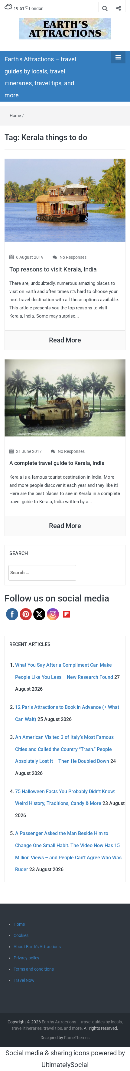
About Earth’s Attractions (37, 946)
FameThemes (76, 1037)
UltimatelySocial (65, 1065)
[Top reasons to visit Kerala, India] (65, 200)
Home (15, 115)
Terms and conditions (34, 969)
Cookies (21, 935)
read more (65, 340)
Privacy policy (26, 957)
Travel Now (24, 980)
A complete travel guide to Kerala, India (57, 463)
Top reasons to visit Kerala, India (53, 269)
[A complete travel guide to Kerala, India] (65, 397)
